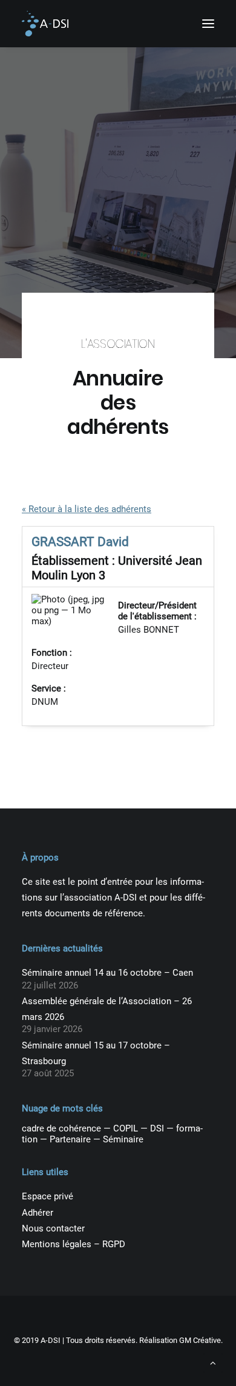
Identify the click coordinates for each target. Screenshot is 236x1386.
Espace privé (47, 1196)
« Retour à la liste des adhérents (86, 509)
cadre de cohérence (61, 1128)
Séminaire (123, 1139)
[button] (208, 23)
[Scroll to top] (213, 1362)
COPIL (125, 1128)
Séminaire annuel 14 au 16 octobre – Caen (107, 972)
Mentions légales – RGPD (73, 1244)
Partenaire (70, 1139)
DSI (157, 1128)
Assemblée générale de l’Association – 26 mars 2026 (107, 1009)
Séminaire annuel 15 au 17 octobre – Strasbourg (96, 1053)
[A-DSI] (45, 23)
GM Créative (200, 1340)
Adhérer (37, 1212)
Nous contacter (53, 1228)
